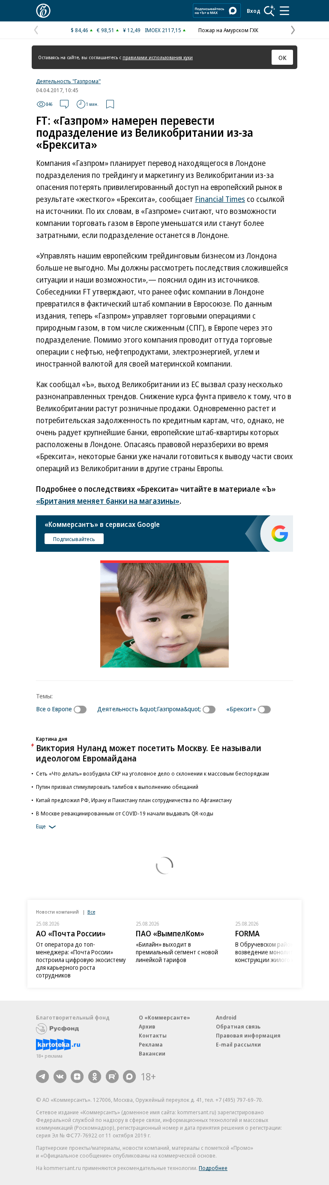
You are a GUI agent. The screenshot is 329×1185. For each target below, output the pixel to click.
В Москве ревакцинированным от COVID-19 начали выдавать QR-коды (124, 813)
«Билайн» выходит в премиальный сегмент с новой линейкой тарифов (177, 952)
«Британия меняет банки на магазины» (107, 501)
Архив (147, 1026)
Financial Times (220, 199)
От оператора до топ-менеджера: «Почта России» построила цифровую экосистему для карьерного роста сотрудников (81, 959)
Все (91, 911)
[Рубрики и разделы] (284, 10)
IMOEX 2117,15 (163, 30)
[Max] (129, 1076)
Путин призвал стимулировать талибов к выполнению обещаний (117, 787)
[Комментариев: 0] (64, 104)
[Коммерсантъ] (43, 10)
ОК (282, 57)
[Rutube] (112, 1076)
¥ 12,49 (132, 30)
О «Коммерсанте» (164, 1017)
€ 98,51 (105, 30)
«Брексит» (241, 708)
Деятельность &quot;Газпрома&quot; (149, 708)
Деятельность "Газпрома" (68, 81)
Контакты (153, 1035)
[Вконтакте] (60, 1076)
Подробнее (213, 1168)
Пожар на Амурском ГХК (228, 30)
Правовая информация (248, 1035)
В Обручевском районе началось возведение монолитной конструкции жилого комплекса (279, 952)
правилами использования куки (158, 57)
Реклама (151, 1044)
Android (226, 1017)
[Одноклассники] (94, 1076)
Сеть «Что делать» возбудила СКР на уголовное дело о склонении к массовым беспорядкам (152, 773)
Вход (253, 11)
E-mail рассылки (238, 1044)
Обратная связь (238, 1026)
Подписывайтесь (74, 539)
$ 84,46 (79, 30)
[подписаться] (82, 709)
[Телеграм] (42, 1076)
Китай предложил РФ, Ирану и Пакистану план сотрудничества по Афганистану (134, 800)
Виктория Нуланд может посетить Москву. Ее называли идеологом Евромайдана (148, 753)
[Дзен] (77, 1076)
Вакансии (152, 1053)
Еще (41, 826)
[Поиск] (269, 10)
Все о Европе (54, 708)
